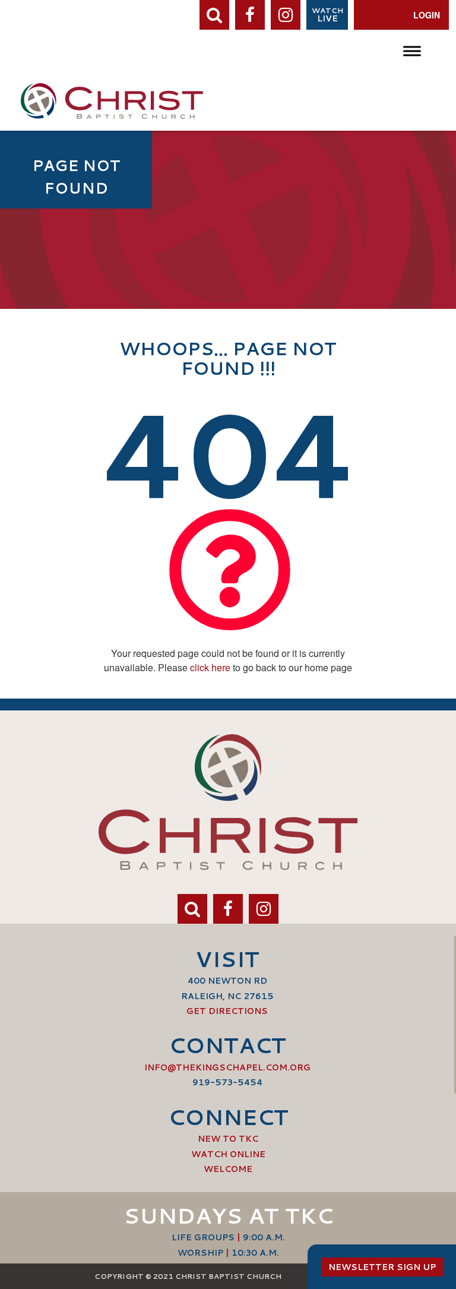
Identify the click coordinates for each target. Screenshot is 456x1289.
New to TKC (228, 1139)
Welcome (228, 1169)
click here (210, 667)
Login (426, 15)
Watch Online (228, 1154)
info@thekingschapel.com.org (227, 1067)
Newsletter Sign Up (382, 1267)
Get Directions (227, 1011)
